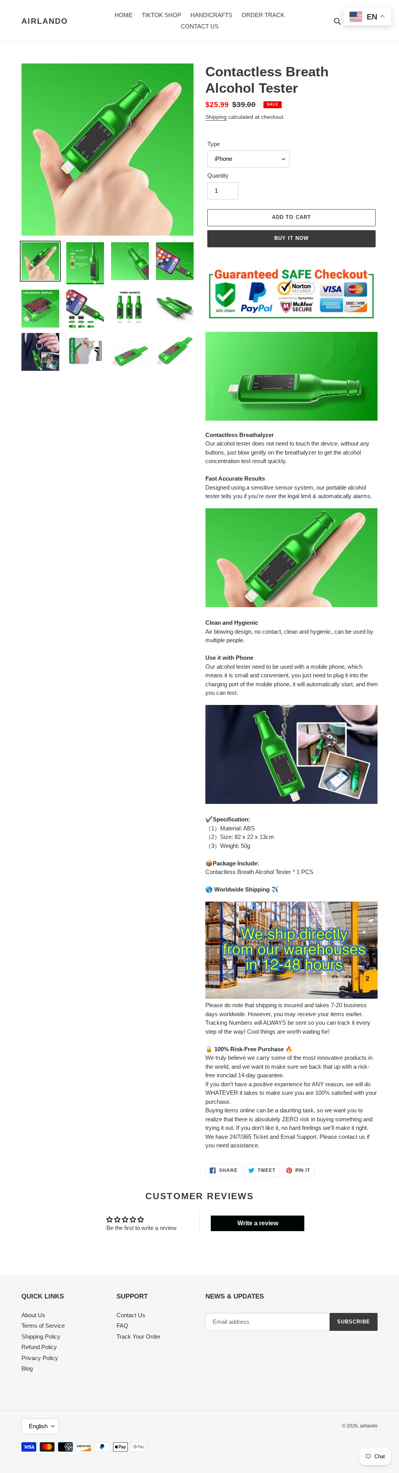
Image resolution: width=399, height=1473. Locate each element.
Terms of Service (43, 1325)
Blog (27, 1368)
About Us (33, 1315)
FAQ (122, 1325)
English (38, 1426)
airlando (44, 21)
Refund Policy (39, 1347)
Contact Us (131, 1315)
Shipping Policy (40, 1336)
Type (213, 144)
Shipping (216, 117)
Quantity (218, 175)
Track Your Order (139, 1336)
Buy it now (291, 238)
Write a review (257, 1223)
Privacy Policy (39, 1358)
